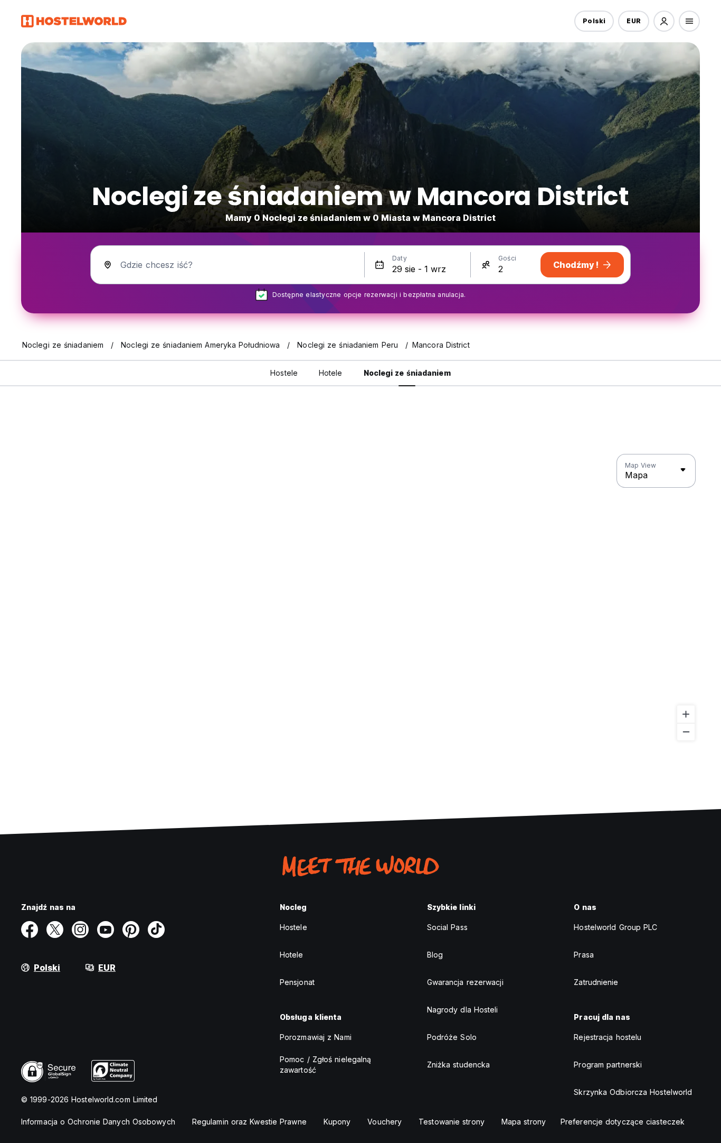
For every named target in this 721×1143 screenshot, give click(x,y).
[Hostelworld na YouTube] (105, 929)
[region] (360, 598)
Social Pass (447, 927)
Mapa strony (523, 1121)
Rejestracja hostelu (607, 1037)
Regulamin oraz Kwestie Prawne (249, 1121)
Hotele (291, 954)
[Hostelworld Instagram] (80, 929)
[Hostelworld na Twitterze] (54, 929)
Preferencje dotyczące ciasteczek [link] (623, 1121)
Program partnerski (608, 1064)
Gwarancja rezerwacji (465, 982)
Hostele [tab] (284, 372)
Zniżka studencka (458, 1064)
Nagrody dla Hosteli (462, 1009)
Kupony (337, 1121)
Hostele (293, 927)
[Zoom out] (686, 731)
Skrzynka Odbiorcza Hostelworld (633, 1092)
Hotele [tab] (331, 372)
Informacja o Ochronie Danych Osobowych (98, 1121)
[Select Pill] (664, 21)
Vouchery (384, 1121)
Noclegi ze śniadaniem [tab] (407, 372)
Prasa (584, 954)
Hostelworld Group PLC (615, 927)
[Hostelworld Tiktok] (156, 929)
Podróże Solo (452, 1037)
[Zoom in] (686, 714)
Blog (435, 954)
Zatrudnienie (596, 982)
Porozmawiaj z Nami (316, 1037)
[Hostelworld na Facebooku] (29, 929)
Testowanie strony (452, 1121)
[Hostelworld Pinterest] (130, 929)
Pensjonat (297, 982)
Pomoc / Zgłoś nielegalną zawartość (325, 1064)
